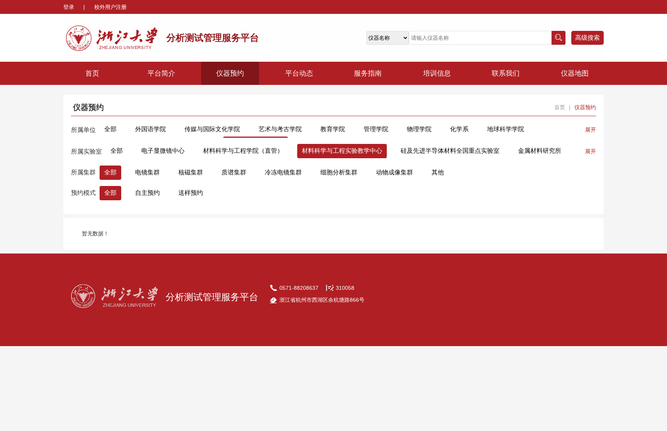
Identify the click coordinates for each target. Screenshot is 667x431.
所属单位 (83, 130)
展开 (590, 130)
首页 (92, 73)
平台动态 (299, 73)
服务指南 (368, 73)
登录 (69, 7)
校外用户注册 (110, 7)
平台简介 (161, 73)
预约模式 (83, 192)
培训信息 (437, 73)
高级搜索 (587, 37)
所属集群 (83, 172)
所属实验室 (86, 151)
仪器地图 (575, 73)
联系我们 (506, 73)
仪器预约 (230, 73)
